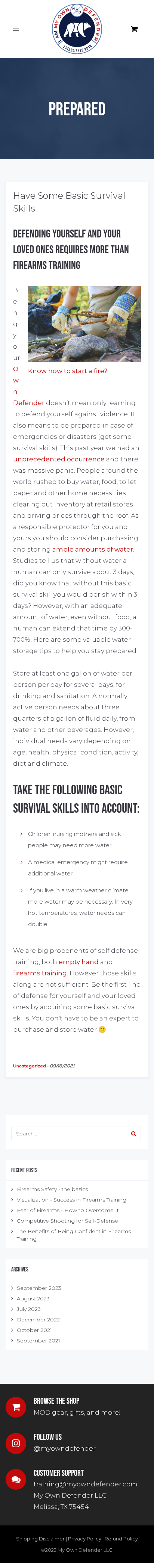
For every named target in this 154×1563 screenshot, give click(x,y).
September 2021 (38, 1340)
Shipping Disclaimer (40, 1539)
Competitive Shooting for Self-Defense (67, 1220)
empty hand (79, 962)
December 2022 (38, 1319)
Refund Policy (121, 1539)
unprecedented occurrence (59, 459)
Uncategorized (29, 1066)
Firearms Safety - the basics (52, 1189)
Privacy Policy (84, 1539)
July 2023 (29, 1309)
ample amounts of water (92, 549)
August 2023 (33, 1298)
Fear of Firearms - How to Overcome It (68, 1210)
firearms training (40, 973)
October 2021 (34, 1330)
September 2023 (39, 1288)
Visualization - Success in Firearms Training (71, 1199)
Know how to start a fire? (67, 371)
